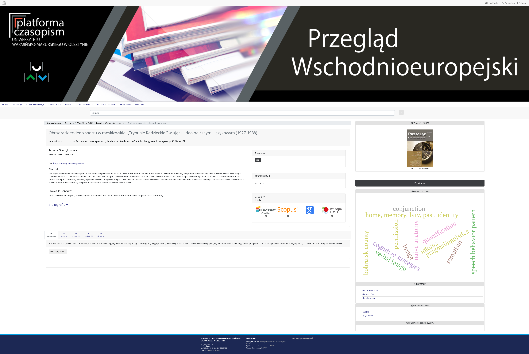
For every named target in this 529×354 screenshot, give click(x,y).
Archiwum (69, 123)
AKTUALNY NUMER (106, 104)
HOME (5, 104)
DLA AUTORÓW (83, 104)
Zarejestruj (509, 3)
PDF (257, 160)
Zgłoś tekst (420, 183)
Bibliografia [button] (57, 204)
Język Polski (492, 3)
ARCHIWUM (125, 104)
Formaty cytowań (57, 251)
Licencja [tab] (101, 236)
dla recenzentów (370, 290)
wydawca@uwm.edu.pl (212, 350)
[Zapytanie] (401, 112)
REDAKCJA (17, 104)
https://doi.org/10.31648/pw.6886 (68, 163)
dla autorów (368, 294)
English (365, 311)
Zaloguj (522, 3)
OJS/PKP (264, 348)
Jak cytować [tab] (51, 236)
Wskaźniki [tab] (89, 236)
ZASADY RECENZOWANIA (59, 104)
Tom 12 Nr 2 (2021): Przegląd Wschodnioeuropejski (100, 123)
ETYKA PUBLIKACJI (35, 104)
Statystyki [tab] (76, 236)
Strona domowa (54, 123)
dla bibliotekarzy (369, 298)
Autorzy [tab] (64, 236)
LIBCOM (272, 346)
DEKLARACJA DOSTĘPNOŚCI (303, 338)
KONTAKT (139, 104)
